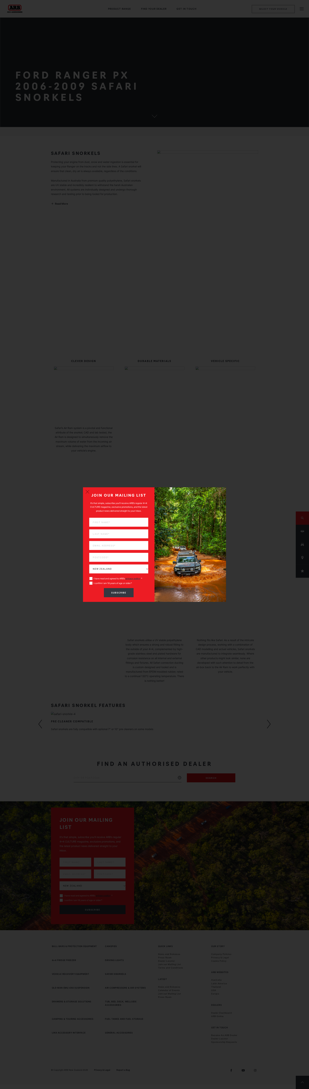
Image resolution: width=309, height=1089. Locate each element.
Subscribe (118, 592)
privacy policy (133, 578)
